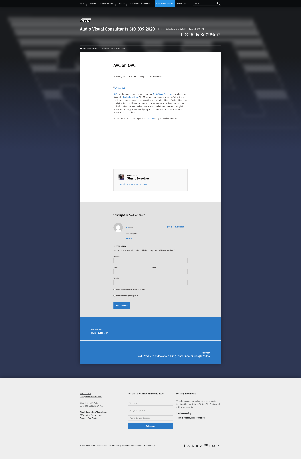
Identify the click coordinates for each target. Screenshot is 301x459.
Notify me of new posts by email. (127, 296)
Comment (117, 256)
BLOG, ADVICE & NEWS (164, 3)
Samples (122, 3)
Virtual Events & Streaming (140, 3)
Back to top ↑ (149, 446)
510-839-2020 (85, 394)
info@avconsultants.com (91, 397)
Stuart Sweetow (155, 77)
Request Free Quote (88, 418)
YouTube (150, 118)
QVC (115, 94)
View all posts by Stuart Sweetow (133, 184)
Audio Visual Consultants (163, 94)
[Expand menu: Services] (97, 5)
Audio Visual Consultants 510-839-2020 (117, 29)
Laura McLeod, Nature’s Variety (191, 418)
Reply (130, 238)
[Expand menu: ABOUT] (86, 5)
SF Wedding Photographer (91, 415)
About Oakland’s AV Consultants (93, 412)
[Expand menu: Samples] (126, 5)
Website (116, 278)
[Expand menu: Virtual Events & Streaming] (151, 5)
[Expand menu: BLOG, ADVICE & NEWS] (174, 5)
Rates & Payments (107, 3)
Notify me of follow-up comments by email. (131, 289)
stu (127, 227)
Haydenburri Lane (130, 97)
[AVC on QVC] (119, 88)
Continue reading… (184, 413)
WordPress (132, 446)
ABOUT (82, 3)
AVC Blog (140, 77)
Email (154, 267)
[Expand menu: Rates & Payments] (115, 5)
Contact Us (181, 3)
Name (116, 267)
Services (93, 3)
